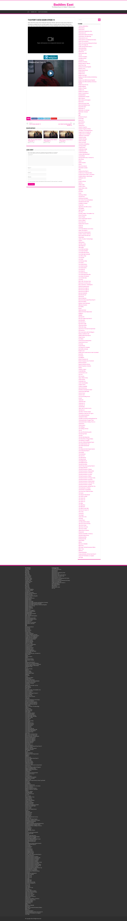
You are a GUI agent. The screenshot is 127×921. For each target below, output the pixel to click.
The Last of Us (82, 455)
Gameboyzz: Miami (83, 194)
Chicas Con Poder (82, 142)
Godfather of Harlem (83, 203)
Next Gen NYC (81, 316)
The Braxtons (81, 423)
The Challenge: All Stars (83, 428)
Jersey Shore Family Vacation (85, 232)
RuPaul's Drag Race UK (83, 359)
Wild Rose (81, 550)
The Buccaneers (82, 425)
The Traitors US (82, 501)
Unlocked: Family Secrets (84, 535)
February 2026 (28, 576)
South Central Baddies (42, 11)
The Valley (81, 503)
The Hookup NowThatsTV (84, 450)
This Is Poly (81, 511)
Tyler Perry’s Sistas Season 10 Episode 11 (34, 140)
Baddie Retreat (82, 71)
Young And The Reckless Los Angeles (86, 555)
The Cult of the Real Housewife (85, 432)
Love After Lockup (82, 255)
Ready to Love (81, 350)
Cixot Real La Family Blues (84, 144)
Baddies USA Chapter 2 (83, 91)
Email (29, 172)
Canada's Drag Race (83, 127)
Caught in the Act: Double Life (85, 132)
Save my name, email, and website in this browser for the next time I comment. (45, 181)
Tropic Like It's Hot (82, 516)
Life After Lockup (82, 244)
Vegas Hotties (81, 540)
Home (28, 11)
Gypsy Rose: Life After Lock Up (85, 206)
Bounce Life (81, 120)
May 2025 (27, 585)
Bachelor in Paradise (83, 61)
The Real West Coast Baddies (85, 489)
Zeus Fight (81, 557)
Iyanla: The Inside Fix (83, 230)
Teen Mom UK (81, 410)
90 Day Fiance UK (82, 33)
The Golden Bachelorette (84, 445)
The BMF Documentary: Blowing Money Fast (88, 418)
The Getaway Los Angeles (84, 440)
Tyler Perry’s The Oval (83, 526)
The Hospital (81, 452)
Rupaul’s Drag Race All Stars (84, 364)
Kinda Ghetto (81, 237)
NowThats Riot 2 (82, 321)
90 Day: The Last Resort (83, 41)
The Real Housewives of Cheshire (85, 472)
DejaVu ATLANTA (82, 162)
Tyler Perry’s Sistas (82, 525)
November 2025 (28, 579)
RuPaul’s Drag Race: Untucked (85, 366)
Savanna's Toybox (82, 369)
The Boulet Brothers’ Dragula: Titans (86, 420)
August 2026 (27, 569)
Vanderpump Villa (82, 538)
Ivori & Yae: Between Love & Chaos (86, 228)
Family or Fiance (82, 186)
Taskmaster (81, 399)
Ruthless (80, 367)
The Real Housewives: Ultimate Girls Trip (87, 486)
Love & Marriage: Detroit (84, 252)
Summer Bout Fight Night (84, 391)
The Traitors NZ (82, 498)
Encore (80, 179)
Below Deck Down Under (84, 103)
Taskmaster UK (82, 405)
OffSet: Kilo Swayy (82, 327)
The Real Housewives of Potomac (86, 479)
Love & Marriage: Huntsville (84, 254)
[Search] (99, 19)
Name (29, 167)
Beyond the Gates (82, 106)
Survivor (80, 398)
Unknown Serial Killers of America (86, 533)
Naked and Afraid (82, 310)
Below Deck (81, 101)
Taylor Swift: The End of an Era (85, 408)
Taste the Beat (82, 406)
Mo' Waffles (81, 306)
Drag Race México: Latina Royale (85, 176)
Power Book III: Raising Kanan (85, 340)
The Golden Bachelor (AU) (84, 443)
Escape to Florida (82, 181)
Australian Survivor (82, 58)
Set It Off (80, 374)
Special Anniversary (83, 388)
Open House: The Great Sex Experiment (87, 328)
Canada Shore (82, 125)
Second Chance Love (83, 372)
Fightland (80, 189)
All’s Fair (80, 55)
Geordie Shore (82, 196)
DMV (80, 169)
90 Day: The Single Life (83, 44)
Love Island (81, 262)
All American (81, 51)
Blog (80, 113)
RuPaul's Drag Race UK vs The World (86, 360)
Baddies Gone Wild (83, 75)
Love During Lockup (83, 261)
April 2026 (27, 573)
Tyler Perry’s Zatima (83, 528)
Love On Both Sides (83, 277)
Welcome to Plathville (83, 543)
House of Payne (82, 216)
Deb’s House (81, 159)
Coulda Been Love (82, 150)
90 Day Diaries (82, 27)
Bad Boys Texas (82, 68)
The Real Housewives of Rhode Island (86, 481)
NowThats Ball (82, 320)
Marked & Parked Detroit (84, 286)
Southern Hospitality (83, 386)
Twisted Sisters (82, 520)
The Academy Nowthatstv (84, 415)
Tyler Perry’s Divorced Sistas (84, 523)
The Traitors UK (82, 499)
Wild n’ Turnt (81, 549)
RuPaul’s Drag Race (83, 362)
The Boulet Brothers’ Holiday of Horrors (87, 421)
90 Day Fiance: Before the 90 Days (86, 34)
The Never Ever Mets (83, 464)
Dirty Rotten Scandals (83, 167)
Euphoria (80, 183)
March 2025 (27, 588)
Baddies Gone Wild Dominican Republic (87, 80)
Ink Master (81, 227)
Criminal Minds (82, 155)
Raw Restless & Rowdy (83, 349)
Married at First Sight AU (84, 288)
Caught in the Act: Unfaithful (84, 133)
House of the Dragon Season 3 (85, 218)
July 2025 (27, 583)
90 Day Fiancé (81, 29)
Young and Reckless (83, 552)
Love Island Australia (83, 266)
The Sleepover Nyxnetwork (84, 494)
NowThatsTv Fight (82, 323)
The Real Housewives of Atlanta (85, 469)
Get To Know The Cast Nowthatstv (86, 200)
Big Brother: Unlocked (83, 111)
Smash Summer (82, 379)
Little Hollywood (82, 245)
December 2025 (28, 578)
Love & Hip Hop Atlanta (83, 249)
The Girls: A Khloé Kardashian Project (86, 442)
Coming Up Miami (82, 145)
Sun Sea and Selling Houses (84, 396)
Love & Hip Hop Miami (83, 250)
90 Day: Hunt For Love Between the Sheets (87, 39)
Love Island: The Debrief (84, 276)
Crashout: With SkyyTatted (84, 154)
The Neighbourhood (83, 462)
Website (29, 176)
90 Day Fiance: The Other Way (85, 36)
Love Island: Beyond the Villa (85, 274)
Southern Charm (82, 384)
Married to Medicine (83, 293)
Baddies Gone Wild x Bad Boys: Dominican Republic (36, 604)
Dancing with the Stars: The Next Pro (86, 157)
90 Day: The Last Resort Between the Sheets (88, 43)
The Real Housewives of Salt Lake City (86, 482)
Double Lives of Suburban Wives (85, 172)
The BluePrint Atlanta (83, 416)
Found (80, 193)
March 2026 (27, 574)
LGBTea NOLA (81, 242)
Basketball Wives (82, 94)
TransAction (81, 513)
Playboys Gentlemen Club (84, 333)
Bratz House (81, 123)
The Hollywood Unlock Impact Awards (87, 449)
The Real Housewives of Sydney (85, 484)
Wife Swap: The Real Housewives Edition (87, 547)
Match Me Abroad (82, 294)
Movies (80, 308)
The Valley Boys (82, 504)
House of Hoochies (83, 215)
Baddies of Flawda (82, 88)
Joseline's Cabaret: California (85, 233)
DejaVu (80, 161)
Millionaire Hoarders (83, 305)
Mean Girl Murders (82, 298)
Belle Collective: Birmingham (84, 100)
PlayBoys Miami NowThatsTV (85, 335)
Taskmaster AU (82, 403)
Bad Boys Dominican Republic (85, 66)
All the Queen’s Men (83, 53)
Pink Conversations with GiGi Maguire (86, 332)
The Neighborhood (83, 460)
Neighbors (81, 313)
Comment (30, 154)
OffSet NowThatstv (83, 325)
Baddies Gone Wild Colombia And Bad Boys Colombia (36, 602)
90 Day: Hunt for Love (83, 38)
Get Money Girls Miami (83, 198)
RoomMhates (81, 357)
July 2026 (27, 570)
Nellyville (80, 315)
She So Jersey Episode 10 (35, 124)
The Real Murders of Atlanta (84, 488)
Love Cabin (81, 259)
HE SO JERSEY (81, 208)
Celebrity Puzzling (82, 137)
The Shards (81, 493)
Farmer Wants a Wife (83, 188)
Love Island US (82, 271)
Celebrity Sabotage (83, 139)
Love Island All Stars (83, 264)
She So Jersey (81, 376)
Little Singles (81, 247)
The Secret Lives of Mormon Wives (86, 491)
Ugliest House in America (84, 530)
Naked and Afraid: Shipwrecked (85, 311)
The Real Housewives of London (85, 474)
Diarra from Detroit (83, 166)
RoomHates (81, 355)
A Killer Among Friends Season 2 (85, 46)
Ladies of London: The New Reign (86, 238)
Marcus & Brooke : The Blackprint (86, 284)
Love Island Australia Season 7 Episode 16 (65, 124)
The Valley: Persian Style (84, 508)
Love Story (81, 279)
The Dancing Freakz (83, 433)
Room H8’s (81, 354)
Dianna (80, 164)
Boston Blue (81, 118)
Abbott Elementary (82, 48)
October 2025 (28, 580)
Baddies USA (34, 11)
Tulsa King (81, 518)
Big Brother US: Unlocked (84, 110)
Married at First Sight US (84, 291)
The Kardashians (82, 454)
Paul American (82, 330)
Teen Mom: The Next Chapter (85, 411)
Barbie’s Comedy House (84, 93)
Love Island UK (82, 269)
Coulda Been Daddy (83, 149)
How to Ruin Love (82, 222)
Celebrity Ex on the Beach (84, 135)
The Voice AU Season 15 (84, 510)
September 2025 (28, 581)
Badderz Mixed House (83, 70)
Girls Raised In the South (84, 201)
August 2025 (27, 582)
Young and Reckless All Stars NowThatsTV (87, 554)
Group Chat (81, 205)
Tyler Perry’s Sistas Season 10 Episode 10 (50, 140)
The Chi (80, 430)
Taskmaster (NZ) (82, 401)
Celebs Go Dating (82, 140)
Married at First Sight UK (84, 289)
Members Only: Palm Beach (84, 303)
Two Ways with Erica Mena (84, 521)
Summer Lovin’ (82, 394)
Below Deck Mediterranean (84, 105)
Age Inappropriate (83, 49)
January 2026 (28, 577)
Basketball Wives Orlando (84, 96)
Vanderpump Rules (83, 537)
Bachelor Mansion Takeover (84, 63)
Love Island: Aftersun (83, 272)
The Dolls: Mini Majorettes (84, 437)
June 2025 (27, 584)
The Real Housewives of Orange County (87, 477)
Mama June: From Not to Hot (84, 283)
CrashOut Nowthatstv (83, 152)
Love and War (81, 257)
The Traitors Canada (83, 496)
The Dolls (81, 435)
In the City (81, 225)
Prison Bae (81, 344)
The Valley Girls (82, 506)
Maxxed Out (81, 296)
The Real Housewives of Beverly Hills (86, 471)
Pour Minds (81, 338)
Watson (80, 542)
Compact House (82, 147)
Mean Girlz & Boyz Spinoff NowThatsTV (87, 299)
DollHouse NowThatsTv (83, 171)
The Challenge (82, 427)
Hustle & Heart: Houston (83, 223)
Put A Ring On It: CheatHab (84, 347)
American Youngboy (83, 56)
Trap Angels (81, 515)
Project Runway (82, 345)
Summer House (82, 393)
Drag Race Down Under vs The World (86, 174)
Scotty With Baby (82, 371)
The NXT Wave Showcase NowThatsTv (87, 466)
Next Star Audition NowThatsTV (85, 318)
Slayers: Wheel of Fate (83, 377)
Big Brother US (82, 108)
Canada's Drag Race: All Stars (85, 128)
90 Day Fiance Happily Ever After (85, 31)
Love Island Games (83, 267)
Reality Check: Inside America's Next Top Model (88, 352)
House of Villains (82, 220)
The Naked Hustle (82, 459)
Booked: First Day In (83, 116)
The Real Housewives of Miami (85, 476)
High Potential (81, 210)
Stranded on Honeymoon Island (85, 389)
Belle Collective (82, 98)
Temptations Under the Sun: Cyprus (86, 413)
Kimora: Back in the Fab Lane (84, 235)
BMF (79, 115)
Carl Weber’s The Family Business (86, 130)
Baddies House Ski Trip (83, 84)
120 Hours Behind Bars (83, 26)
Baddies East (63, 4)
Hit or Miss (81, 211)
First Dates (81, 191)
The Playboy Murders (83, 467)
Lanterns (80, 240)
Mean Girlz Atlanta (82, 301)
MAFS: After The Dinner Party (85, 281)
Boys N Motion (82, 122)
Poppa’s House (82, 337)
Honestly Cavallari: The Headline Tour (86, 213)
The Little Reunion (82, 457)
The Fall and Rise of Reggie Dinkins (86, 438)
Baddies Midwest (82, 86)
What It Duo (81, 545)
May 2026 (27, 572)
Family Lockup (81, 184)
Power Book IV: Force (83, 342)
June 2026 (27, 571)
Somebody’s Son (82, 381)
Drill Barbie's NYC (82, 177)
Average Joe (81, 60)
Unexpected (81, 532)
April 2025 (27, 587)
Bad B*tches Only (82, 65)
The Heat (80, 447)
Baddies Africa (82, 73)
